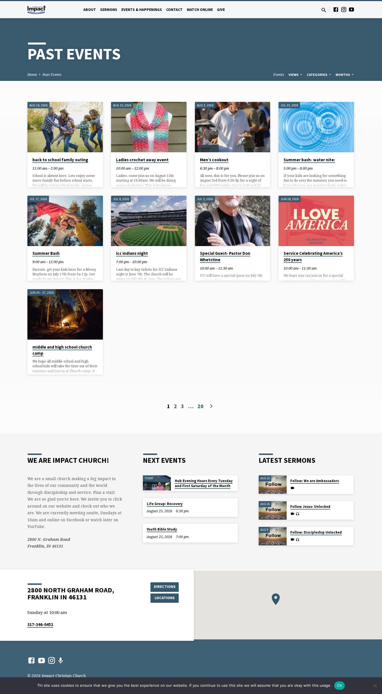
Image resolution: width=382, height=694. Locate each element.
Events (278, 74)
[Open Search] (324, 10)
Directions (165, 586)
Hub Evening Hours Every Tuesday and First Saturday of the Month (204, 483)
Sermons (108, 9)
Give (221, 9)
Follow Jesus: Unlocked (310, 506)
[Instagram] (344, 9)
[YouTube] (351, 9)
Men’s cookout (214, 159)
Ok (339, 685)
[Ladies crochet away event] (149, 127)
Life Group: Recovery (165, 503)
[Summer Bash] (65, 221)
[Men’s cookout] (232, 127)
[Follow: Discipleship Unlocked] (273, 536)
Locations (165, 597)
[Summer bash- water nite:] (316, 127)
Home (32, 74)
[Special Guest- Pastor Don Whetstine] (232, 221)
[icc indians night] (149, 221)
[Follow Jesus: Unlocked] (273, 510)
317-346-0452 (40, 624)
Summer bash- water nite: (309, 159)
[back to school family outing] (65, 127)
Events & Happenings (141, 9)
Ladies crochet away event (142, 159)
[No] (375, 685)
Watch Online (200, 9)
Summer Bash (46, 253)
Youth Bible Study (162, 529)
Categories (317, 75)
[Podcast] (60, 660)
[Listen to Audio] (297, 514)
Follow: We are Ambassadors (314, 480)
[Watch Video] (292, 488)
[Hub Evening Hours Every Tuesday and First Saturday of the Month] (157, 482)
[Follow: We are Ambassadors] (273, 484)
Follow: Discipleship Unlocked (316, 532)
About (89, 9)
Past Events (52, 74)
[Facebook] (336, 9)
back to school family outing (60, 159)
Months (343, 75)
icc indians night (132, 253)
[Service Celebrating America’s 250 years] (316, 221)
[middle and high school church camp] (65, 314)
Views (294, 75)
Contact (174, 9)
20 (200, 406)
